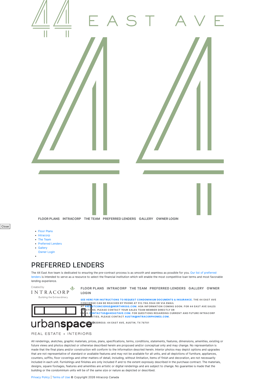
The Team (92, 219)
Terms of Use (61, 377)
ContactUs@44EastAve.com (109, 313)
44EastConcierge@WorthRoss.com (111, 306)
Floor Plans (49, 219)
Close (5, 226)
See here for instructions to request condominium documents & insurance (136, 299)
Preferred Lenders (119, 219)
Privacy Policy (40, 377)
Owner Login (167, 219)
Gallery (146, 219)
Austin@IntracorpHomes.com (147, 316)
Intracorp (72, 219)
